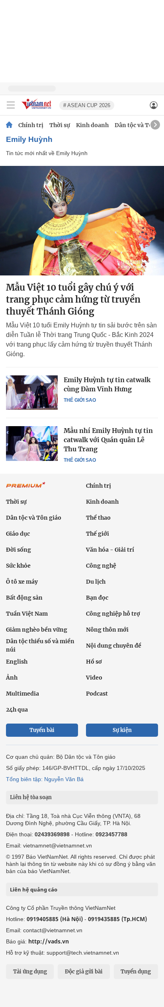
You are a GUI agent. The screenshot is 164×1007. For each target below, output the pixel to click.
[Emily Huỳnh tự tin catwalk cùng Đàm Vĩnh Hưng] (32, 392)
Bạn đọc (97, 597)
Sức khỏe (18, 565)
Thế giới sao (80, 400)
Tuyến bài (42, 730)
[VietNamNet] (9, 125)
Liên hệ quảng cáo (33, 889)
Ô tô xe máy (22, 581)
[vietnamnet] (37, 109)
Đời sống (18, 549)
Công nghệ (101, 565)
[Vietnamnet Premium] (26, 489)
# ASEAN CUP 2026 (86, 105)
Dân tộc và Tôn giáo (33, 517)
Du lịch (95, 581)
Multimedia (22, 693)
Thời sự (59, 125)
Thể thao (98, 517)
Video (94, 677)
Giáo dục (18, 533)
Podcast (97, 693)
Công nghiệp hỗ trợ (113, 613)
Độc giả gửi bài (84, 971)
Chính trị (30, 125)
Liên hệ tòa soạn (31, 797)
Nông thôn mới (107, 629)
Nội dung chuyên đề (113, 645)
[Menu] (11, 105)
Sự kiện (122, 730)
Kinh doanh (92, 125)
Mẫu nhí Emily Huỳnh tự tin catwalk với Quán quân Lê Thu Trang (108, 440)
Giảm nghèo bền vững (36, 629)
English (16, 661)
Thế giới (97, 533)
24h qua (17, 709)
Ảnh (12, 677)
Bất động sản (24, 597)
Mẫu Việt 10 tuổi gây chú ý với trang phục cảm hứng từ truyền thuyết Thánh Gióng (73, 299)
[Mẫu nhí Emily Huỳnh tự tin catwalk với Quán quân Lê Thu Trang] (32, 443)
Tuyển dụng (136, 971)
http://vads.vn (48, 941)
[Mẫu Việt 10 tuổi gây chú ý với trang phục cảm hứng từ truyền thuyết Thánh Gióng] (82, 220)
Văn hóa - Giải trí (110, 549)
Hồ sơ (94, 661)
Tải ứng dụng (30, 971)
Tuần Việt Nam (27, 613)
